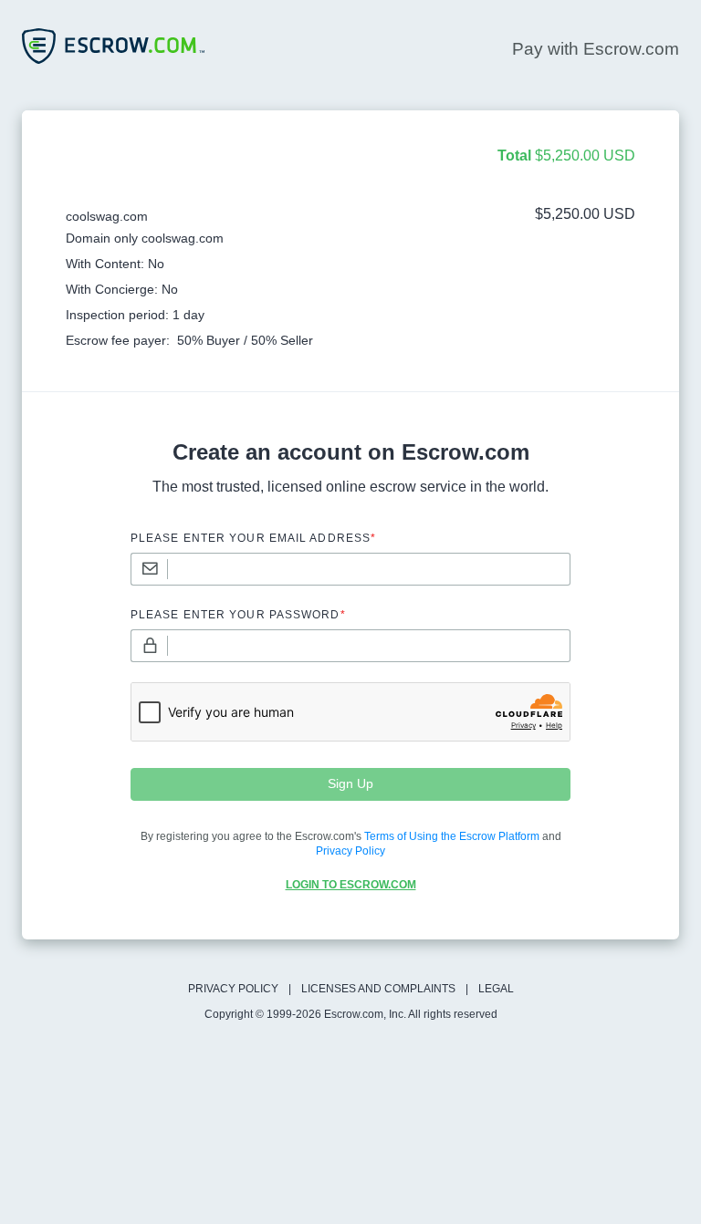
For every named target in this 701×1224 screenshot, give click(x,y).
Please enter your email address (253, 538)
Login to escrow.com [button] (351, 884)
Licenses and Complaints (378, 988)
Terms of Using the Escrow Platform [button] (451, 836)
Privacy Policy (233, 988)
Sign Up (350, 783)
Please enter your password (238, 614)
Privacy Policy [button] (350, 851)
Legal (496, 988)
